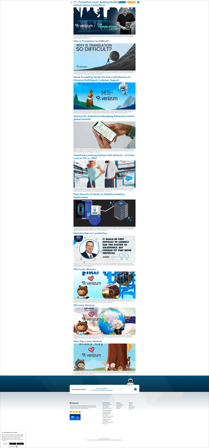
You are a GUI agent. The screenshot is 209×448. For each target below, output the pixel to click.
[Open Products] (90, 2)
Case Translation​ (105, 405)
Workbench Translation (106, 417)
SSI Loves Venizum (83, 305)
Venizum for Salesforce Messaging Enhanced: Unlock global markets (103, 117)
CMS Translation (105, 414)
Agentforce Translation (106, 408)
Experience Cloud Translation (108, 416)
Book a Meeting (132, 406)
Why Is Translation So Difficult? (91, 41)
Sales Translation (105, 406)
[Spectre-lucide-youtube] (79, 412)
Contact (130, 404)
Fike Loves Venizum (84, 269)
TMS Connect (105, 423)
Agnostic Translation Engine (107, 422)
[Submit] (135, 389)
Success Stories (119, 405)
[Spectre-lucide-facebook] (71, 412)
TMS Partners (131, 408)
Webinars (118, 408)
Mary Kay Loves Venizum (87, 341)
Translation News (119, 404)
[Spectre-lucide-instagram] (77, 412)
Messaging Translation (106, 404)
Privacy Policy (119, 406)
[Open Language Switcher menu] (138, 2)
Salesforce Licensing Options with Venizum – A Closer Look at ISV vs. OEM (104, 156)
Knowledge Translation (106, 413)
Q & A (130, 409)
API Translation (105, 421)
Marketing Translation (106, 412)
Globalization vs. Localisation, (90, 233)
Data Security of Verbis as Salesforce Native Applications (98, 195)
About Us (130, 405)
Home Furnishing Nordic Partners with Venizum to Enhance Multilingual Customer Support (102, 78)
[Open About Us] (109, 2)
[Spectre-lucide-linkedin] (74, 412)
